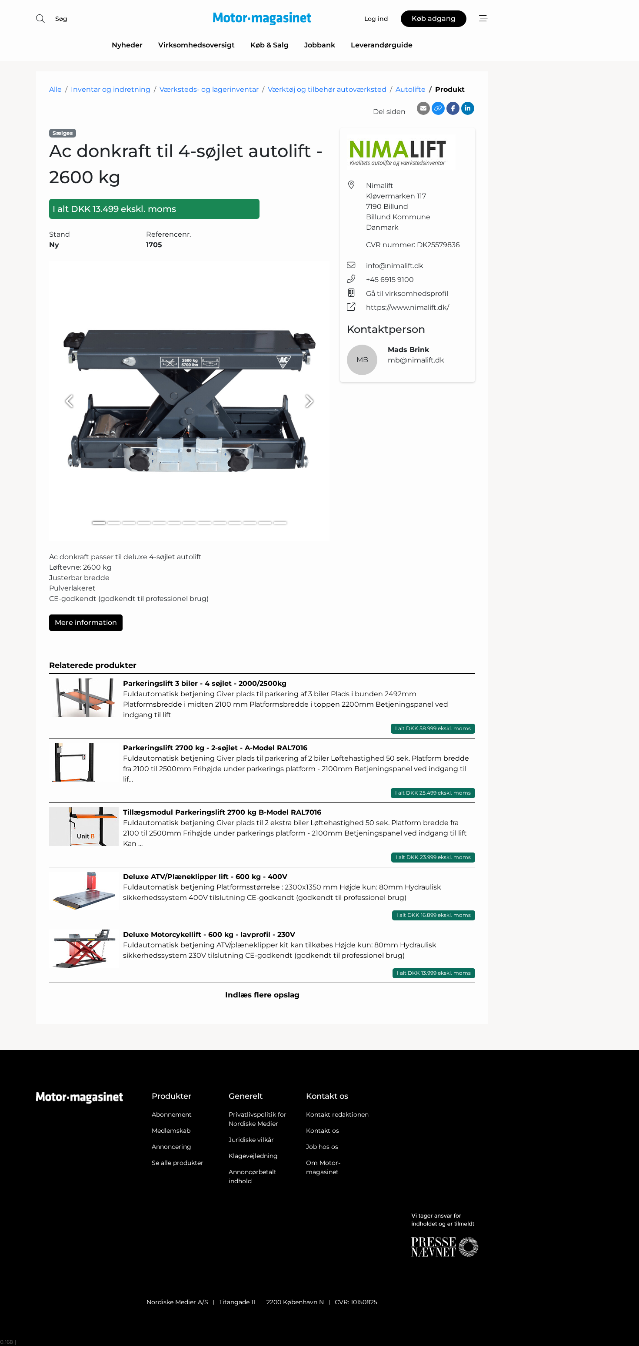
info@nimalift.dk (394, 266)
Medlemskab (171, 1131)
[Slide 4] (144, 523)
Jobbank (319, 45)
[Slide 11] (249, 523)
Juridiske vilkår (251, 1140)
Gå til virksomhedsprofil (407, 293)
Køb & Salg (269, 45)
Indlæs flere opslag (262, 994)
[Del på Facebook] (452, 108)
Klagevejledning (253, 1156)
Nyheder (127, 45)
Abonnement (172, 1114)
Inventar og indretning (110, 89)
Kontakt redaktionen (337, 1114)
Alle (55, 89)
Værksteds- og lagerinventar (209, 89)
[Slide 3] (129, 523)
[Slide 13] (280, 523)
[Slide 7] (189, 523)
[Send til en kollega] (423, 108)
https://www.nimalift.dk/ (407, 307)
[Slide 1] (99, 523)
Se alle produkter (177, 1163)
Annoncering (171, 1147)
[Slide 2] (114, 523)
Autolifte (411, 89)
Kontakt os (322, 1131)
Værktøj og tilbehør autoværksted (327, 89)
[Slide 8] (204, 523)
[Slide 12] (265, 523)
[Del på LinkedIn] (467, 108)
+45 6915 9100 (390, 279)
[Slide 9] (219, 523)
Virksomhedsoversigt (196, 45)
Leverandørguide (382, 45)
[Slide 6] (174, 523)
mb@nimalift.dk (416, 360)
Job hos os (322, 1147)
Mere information (86, 622)
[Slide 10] (235, 523)
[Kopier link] (438, 108)
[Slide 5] (159, 523)
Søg (61, 19)
